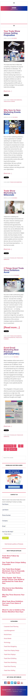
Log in (20, 691)
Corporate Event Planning (11, 626)
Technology (13, 258)
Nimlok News (7, 634)
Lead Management (9, 630)
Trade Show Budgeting (10, 646)
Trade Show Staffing (9, 670)
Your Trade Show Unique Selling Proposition (12, 33)
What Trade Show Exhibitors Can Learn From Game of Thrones (12, 603)
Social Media (7, 638)
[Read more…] (8, 91)
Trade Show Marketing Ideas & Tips (14, 13)
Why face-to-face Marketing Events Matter (12, 112)
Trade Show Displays (10, 654)
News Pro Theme (16, 689)
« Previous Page (9, 445)
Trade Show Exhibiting (15, 336)
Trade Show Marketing (16, 182)
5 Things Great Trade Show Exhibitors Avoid (14, 270)
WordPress (15, 691)
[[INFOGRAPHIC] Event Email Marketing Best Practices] (14, 412)
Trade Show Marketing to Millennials (10, 193)
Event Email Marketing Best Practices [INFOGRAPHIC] (11, 351)
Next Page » (13, 449)
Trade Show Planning (9, 101)
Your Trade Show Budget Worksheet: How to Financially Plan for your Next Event (13, 571)
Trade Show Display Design (11, 650)
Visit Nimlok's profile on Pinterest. (14, 544)
